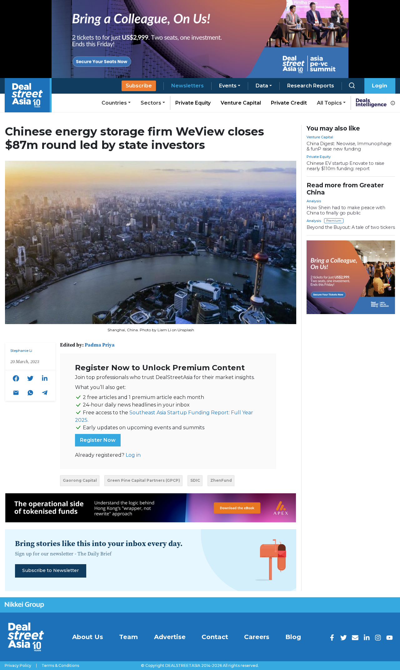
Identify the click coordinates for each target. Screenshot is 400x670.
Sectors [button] (151, 103)
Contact (215, 637)
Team (128, 637)
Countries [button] (114, 103)
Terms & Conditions (60, 666)
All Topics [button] (329, 103)
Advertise (170, 637)
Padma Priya (100, 344)
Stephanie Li (21, 350)
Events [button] (228, 86)
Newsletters (187, 86)
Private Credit (289, 103)
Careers (256, 637)
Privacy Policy (18, 666)
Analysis (314, 201)
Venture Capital (241, 103)
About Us (87, 637)
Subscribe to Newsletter (50, 570)
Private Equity (193, 103)
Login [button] (379, 86)
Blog (293, 637)
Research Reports (310, 86)
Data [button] (262, 86)
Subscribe (139, 86)
